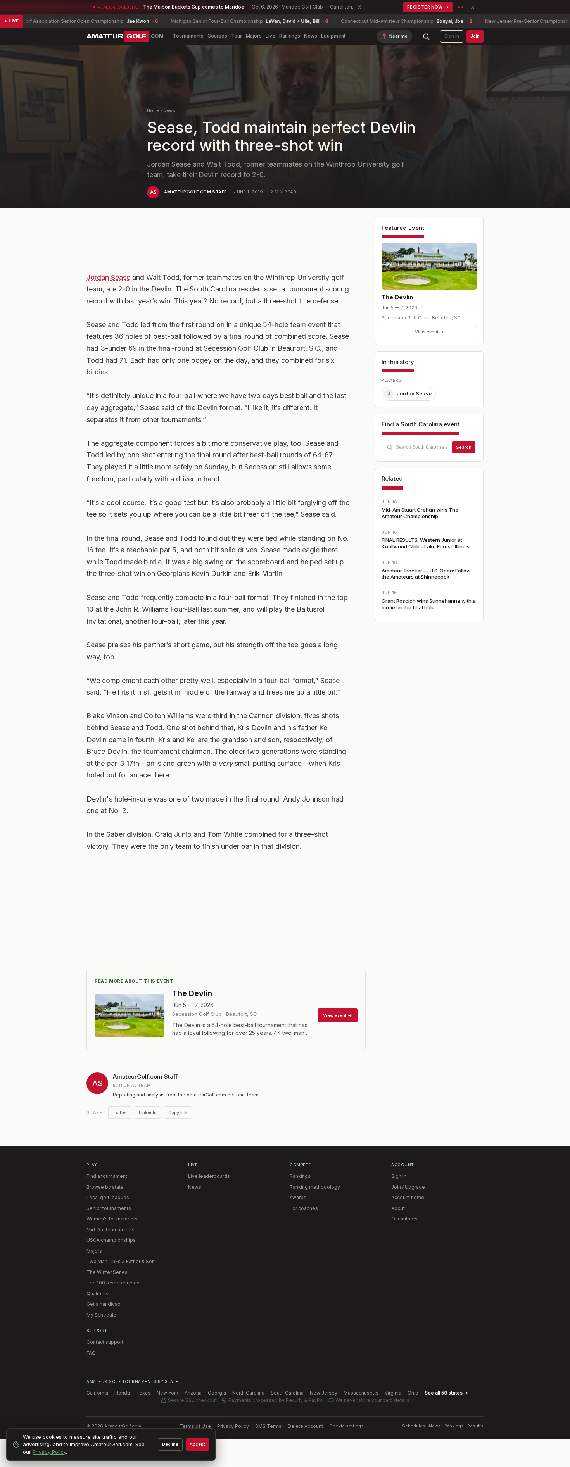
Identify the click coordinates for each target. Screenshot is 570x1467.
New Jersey (323, 1393)
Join (475, 36)
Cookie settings (346, 1426)
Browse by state (105, 1187)
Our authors (404, 1219)
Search (464, 447)
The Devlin (397, 297)
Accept (197, 1444)
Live (270, 36)
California (97, 1393)
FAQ (91, 1353)
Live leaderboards (209, 1176)
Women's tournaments (112, 1219)
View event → (429, 331)
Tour (236, 36)
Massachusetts (361, 1393)
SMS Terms (268, 1426)
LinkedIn (148, 1112)
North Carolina (248, 1393)
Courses (217, 36)
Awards (298, 1197)
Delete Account (305, 1426)
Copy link (178, 1112)
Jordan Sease (108, 277)
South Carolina (287, 1393)
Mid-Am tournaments (110, 1230)
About (398, 1208)
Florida (122, 1393)
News (310, 36)
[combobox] (429, 447)
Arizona (193, 1393)
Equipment (333, 36)
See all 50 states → (446, 1393)
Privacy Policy (233, 1426)
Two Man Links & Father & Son (120, 1261)
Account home (407, 1197)
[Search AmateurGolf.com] (426, 36)
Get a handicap (103, 1304)
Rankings (289, 36)
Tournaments (188, 36)
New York (167, 1393)
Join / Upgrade (408, 1187)
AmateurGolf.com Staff (195, 192)
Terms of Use (195, 1426)
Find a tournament (106, 1176)
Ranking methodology (315, 1187)
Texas (143, 1393)
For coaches (304, 1208)
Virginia (393, 1393)
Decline (170, 1444)
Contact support (104, 1342)
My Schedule (101, 1315)
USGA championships (111, 1240)
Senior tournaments (108, 1208)
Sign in (451, 36)
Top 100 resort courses (113, 1283)
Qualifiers (97, 1293)
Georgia (217, 1393)
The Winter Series (107, 1272)
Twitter (119, 1112)
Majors (254, 36)
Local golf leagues (107, 1197)
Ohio (413, 1393)
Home (153, 110)
